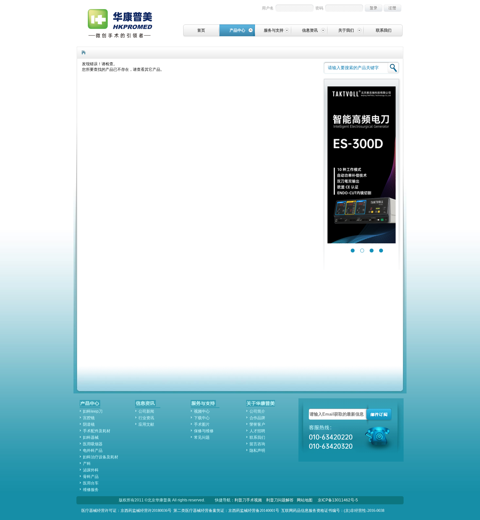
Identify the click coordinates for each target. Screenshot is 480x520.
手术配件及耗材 (96, 431)
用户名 (268, 8)
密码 (319, 8)
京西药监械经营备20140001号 (253, 510)
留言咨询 (257, 444)
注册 (392, 8)
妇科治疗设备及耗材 (100, 457)
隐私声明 (257, 450)
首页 (201, 30)
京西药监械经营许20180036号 (145, 510)
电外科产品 (93, 450)
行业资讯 (146, 418)
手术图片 (202, 424)
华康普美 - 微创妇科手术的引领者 (125, 23)
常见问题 (202, 437)
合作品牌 (257, 418)
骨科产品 (91, 476)
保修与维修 (204, 431)
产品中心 (237, 30)
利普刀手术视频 (248, 500)
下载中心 (202, 418)
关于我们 (346, 30)
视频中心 (202, 411)
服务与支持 (273, 30)
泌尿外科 (91, 470)
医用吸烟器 (93, 444)
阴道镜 (89, 424)
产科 (87, 463)
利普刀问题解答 (280, 500)
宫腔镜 (89, 418)
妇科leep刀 (93, 411)
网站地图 (304, 500)
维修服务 (91, 489)
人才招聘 (257, 431)
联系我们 (384, 30)
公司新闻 (146, 411)
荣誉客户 (257, 424)
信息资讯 (310, 30)
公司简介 (257, 411)
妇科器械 (91, 437)
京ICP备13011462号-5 (338, 500)
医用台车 (91, 483)
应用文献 (146, 424)
